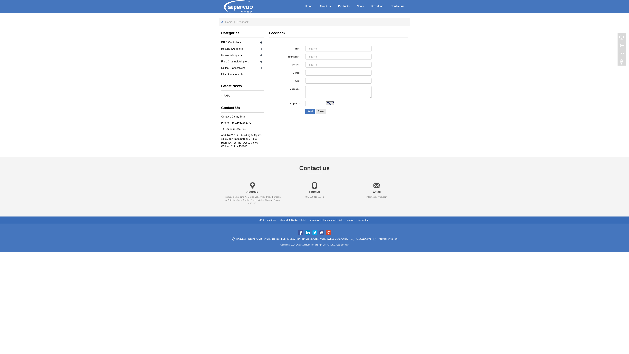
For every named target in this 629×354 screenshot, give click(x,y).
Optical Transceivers (233, 68)
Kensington (363, 220)
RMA (227, 95)
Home (308, 6)
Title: (297, 48)
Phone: (296, 64)
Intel (303, 220)
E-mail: (296, 72)
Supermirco (329, 220)
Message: (295, 89)
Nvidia (294, 220)
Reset (321, 111)
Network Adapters (231, 55)
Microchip (315, 220)
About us (325, 6)
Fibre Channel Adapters (235, 61)
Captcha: (295, 103)
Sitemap (345, 245)
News (360, 6)
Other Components (232, 74)
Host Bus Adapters (232, 48)
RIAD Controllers (231, 42)
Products (344, 6)
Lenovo (349, 220)
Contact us (397, 6)
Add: (297, 80)
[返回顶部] (622, 63)
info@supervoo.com (376, 197)
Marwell (284, 220)
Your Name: (294, 56)
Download (377, 6)
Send (310, 111)
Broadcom (271, 220)
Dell (340, 220)
